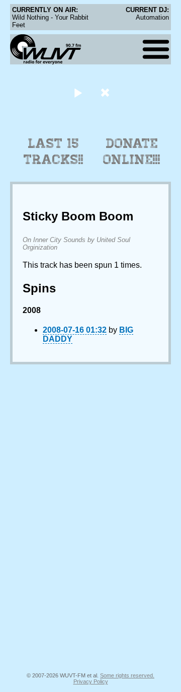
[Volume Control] (106, 92)
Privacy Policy (90, 681)
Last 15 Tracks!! (53, 151)
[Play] (77, 92)
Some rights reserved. (127, 675)
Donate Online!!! (131, 151)
